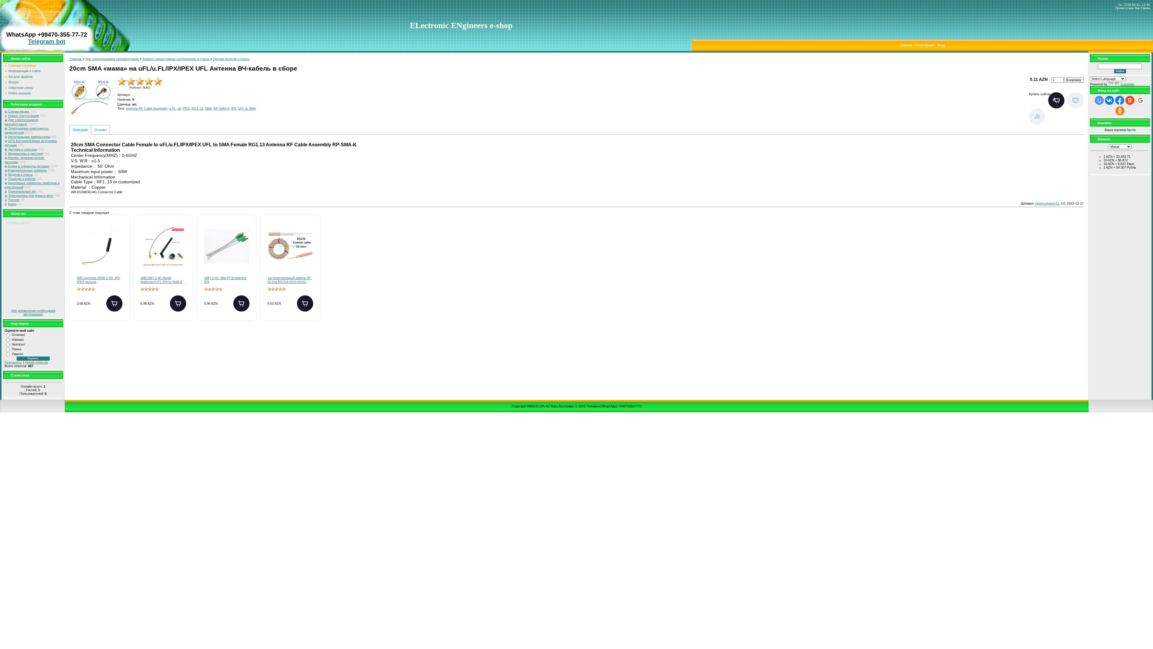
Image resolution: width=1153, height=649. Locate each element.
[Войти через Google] (1140, 100)
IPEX (186, 108)
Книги (12, 204)
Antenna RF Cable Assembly (146, 108)
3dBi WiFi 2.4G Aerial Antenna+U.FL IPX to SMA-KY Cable (162, 280)
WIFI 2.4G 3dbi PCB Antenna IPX (225, 280)
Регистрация (924, 45)
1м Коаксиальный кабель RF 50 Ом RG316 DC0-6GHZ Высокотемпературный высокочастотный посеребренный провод (289, 280)
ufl (179, 108)
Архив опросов (36, 362)
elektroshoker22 (1047, 203)
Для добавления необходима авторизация (33, 312)
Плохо (16, 349)
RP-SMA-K (221, 108)
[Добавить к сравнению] (1037, 116)
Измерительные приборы (27, 170)
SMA (208, 108)
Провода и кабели (21, 179)
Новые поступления (23, 115)
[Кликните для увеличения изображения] (91, 99)
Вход (941, 45)
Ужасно (17, 354)
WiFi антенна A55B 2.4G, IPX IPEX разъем (98, 280)
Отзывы (100, 130)
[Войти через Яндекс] (1129, 100)
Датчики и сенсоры (22, 149)
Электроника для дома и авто (30, 195)
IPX (233, 108)
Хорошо (18, 339)
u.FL (172, 108)
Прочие (14, 200)
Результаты (13, 362)
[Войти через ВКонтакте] (1109, 100)
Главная (906, 45)
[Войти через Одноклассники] (1119, 110)
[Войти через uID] (1099, 100)
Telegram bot (46, 41)
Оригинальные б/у (22, 191)
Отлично (18, 335)
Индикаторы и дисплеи (25, 153)
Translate (1127, 84)
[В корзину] (114, 303)
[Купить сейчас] (1056, 100)
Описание (80, 130)
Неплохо (18, 344)
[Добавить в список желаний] (1075, 100)
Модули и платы (20, 174)
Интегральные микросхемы (29, 137)
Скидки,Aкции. (19, 111)
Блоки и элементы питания (28, 166)
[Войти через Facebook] (1119, 100)
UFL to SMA (247, 108)
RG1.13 (197, 108)
